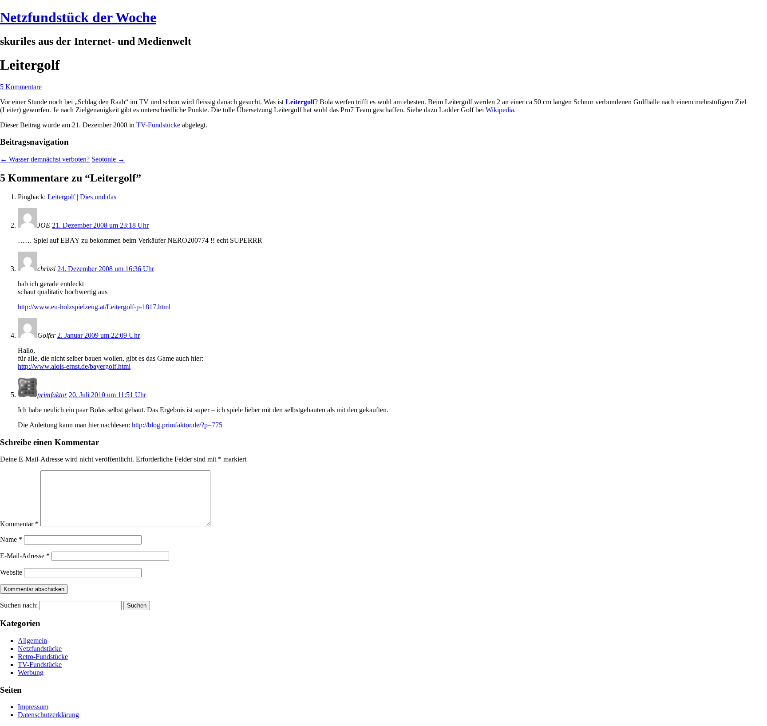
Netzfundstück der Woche (78, 17)
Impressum (33, 706)
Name (11, 539)
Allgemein (32, 640)
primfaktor (52, 395)
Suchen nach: (19, 605)
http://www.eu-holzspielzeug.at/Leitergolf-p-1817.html (94, 307)
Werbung (30, 672)
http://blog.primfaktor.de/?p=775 (177, 425)
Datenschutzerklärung (48, 714)
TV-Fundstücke (158, 125)
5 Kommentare (21, 87)
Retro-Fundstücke (43, 656)
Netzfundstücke (40, 648)
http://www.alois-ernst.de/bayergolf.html (74, 366)
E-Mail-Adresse (25, 556)
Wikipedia (500, 110)
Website (11, 572)
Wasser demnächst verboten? (45, 159)
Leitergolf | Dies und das (81, 197)
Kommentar (19, 524)
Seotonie (108, 159)
